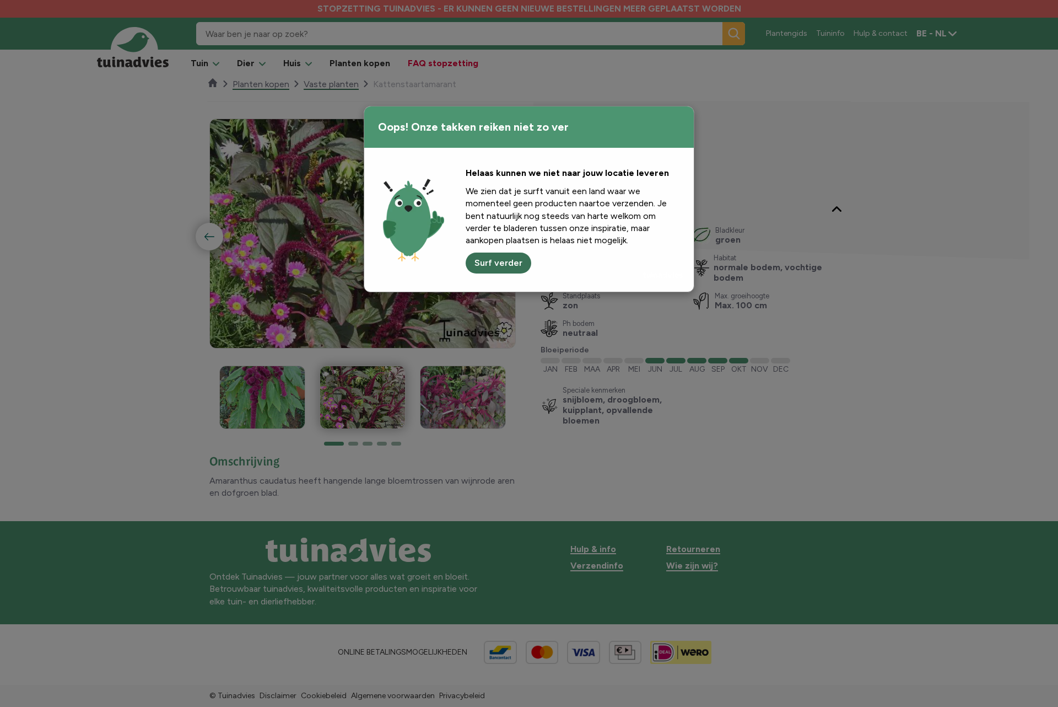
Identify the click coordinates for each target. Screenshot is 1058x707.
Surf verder (498, 263)
